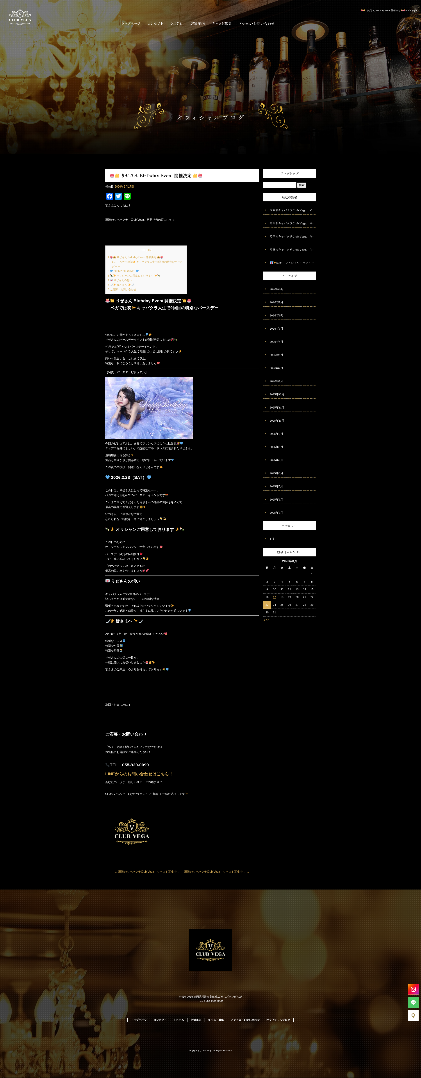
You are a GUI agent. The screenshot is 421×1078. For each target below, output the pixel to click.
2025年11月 (277, 407)
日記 (272, 539)
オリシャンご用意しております (131, 275)
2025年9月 (276, 434)
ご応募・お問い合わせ (122, 289)
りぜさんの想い (120, 280)
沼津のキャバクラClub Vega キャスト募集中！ (147, 871)
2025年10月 (277, 420)
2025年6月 (276, 473)
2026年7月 (276, 302)
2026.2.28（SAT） (122, 271)
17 (274, 597)
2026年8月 (277, 289)
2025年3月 (276, 512)
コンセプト (155, 23)
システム (176, 23)
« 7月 (266, 620)
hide (149, 250)
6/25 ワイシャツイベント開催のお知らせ (296, 263)
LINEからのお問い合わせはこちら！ (139, 774)
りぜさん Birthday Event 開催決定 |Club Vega (391, 10)
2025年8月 (276, 447)
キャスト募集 (222, 23)
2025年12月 (277, 394)
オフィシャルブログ (278, 1019)
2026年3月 (276, 355)
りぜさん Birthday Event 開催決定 (132, 257)
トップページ (130, 23)
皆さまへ (118, 284)
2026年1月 (276, 381)
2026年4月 (276, 341)
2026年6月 (277, 315)
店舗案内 (197, 23)
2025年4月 (276, 499)
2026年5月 (276, 328)
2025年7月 (276, 460)
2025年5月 (276, 486)
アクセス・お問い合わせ (257, 23)
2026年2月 (276, 368)
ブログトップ (289, 173)
